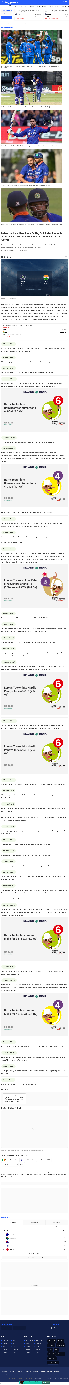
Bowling (41, 1226)
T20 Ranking (56, 1222)
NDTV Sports (60, 1172)
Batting (25, 1226)
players (57, 6)
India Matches (6, 14)
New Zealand (13, 1242)
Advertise (4, 1371)
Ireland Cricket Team (11, 1160)
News (26, 6)
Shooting (60, 1354)
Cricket (21, 1164)
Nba (56, 1349)
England (12, 1249)
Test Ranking (12, 1222)
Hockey (51, 1345)
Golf (50, 1349)
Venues (64, 6)
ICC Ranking (16, 1355)
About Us (11, 1371)
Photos (32, 6)
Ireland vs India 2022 (15, 24)
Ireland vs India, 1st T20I (10, 1164)
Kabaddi (51, 1354)
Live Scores (6, 1340)
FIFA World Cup (7, 1328)
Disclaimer (28, 1371)
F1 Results (52, 1172)
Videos (38, 6)
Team (9, 1226)
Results (15, 1343)
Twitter (22, 1174)
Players (15, 1352)
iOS (11, 1176)
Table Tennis (53, 1362)
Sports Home (4, 24)
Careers (56, 1371)
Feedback (19, 1371)
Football (16, 1172)
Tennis (60, 1341)
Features (15, 1349)
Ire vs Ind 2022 (6, 6)
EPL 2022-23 (39, 1340)
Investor (35, 1371)
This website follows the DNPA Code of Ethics (20, 1378)
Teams (5, 1352)
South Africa (13, 1238)
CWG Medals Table (19, 1328)
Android (5, 1176)
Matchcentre (29, 1355)
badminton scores (43, 1172)
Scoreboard (19, 6)
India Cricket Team (29, 1160)
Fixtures (44, 6)
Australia (12, 1234)
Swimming (52, 1358)
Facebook (8, 1174)
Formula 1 (52, 1341)
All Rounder (58, 1226)
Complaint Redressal (46, 1371)
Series (15, 1340)
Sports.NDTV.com (43, 305)
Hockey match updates (30, 1172)
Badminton (60, 1345)
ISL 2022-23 (29, 1340)
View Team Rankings (34, 1253)
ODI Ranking (34, 1222)
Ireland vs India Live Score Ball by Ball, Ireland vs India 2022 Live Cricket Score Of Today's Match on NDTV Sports (14, 1098)
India (11, 1246)
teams (51, 6)
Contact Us (4, 1375)
